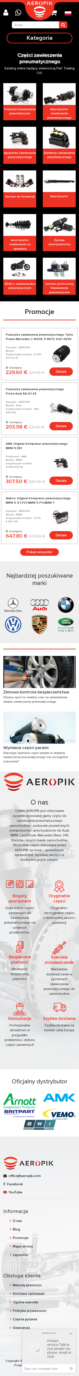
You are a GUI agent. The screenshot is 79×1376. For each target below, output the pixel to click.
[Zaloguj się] (7, 13)
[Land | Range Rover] (66, 624)
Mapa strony (23, 1246)
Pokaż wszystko (39, 552)
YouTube (14, 1192)
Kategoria (40, 37)
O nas (17, 1221)
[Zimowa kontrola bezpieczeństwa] (39, 672)
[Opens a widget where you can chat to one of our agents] (48, 1351)
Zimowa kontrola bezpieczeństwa (36, 692)
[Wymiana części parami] (39, 728)
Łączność (20, 1255)
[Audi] (39, 604)
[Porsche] (39, 624)
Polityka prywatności (30, 1311)
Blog (16, 1229)
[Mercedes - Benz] (13, 604)
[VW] (13, 624)
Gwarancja (21, 1328)
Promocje (20, 1238)
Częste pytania (25, 1319)
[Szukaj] (63, 24)
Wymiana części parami (25, 747)
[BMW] (66, 604)
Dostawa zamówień (29, 1294)
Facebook (14, 1184)
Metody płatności (27, 1285)
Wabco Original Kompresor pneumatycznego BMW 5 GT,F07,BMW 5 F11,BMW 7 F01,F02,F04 (38, 502)
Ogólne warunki (25, 1302)
